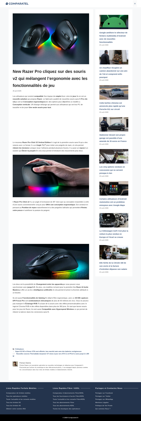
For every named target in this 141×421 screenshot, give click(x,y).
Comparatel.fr (73, 417)
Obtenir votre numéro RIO (16, 409)
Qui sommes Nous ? (102, 409)
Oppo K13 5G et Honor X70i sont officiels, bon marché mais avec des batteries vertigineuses (48, 351)
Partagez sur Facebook (104, 393)
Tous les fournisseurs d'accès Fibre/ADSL (68, 396)
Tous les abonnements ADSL (63, 405)
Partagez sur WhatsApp (104, 399)
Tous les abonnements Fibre (63, 402)
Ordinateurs (19, 349)
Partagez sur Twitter (103, 396)
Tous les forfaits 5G (13, 402)
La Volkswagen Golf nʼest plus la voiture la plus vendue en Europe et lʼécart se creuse (113, 234)
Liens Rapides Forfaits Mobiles (21, 388)
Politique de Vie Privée (103, 405)
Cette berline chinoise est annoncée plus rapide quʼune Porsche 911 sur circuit (112, 106)
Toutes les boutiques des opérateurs (66, 409)
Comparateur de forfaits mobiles (18, 393)
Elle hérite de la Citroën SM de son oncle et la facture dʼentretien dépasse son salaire (113, 266)
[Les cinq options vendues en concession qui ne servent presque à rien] (113, 162)
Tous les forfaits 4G (13, 405)
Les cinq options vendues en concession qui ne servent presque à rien (112, 170)
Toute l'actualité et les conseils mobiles (21, 399)
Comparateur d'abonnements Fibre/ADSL (68, 393)
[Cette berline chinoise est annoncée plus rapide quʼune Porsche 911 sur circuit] (113, 98)
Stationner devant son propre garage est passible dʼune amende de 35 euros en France (113, 138)
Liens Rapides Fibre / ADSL (66, 388)
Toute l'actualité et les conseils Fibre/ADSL (69, 399)
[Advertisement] (51, 125)
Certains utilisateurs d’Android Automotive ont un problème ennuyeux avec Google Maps (113, 202)
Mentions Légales (102, 402)
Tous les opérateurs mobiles (16, 396)
